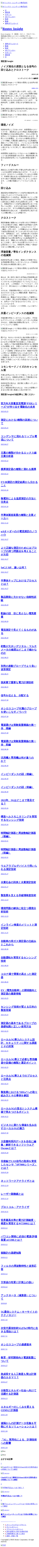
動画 (6, 21)
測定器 (7, 12)
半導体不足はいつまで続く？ (11, 1496)
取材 (6, 19)
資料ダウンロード (11, 23)
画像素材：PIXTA (35, 88)
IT (6, 10)
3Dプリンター (10, 17)
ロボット (8, 14)
